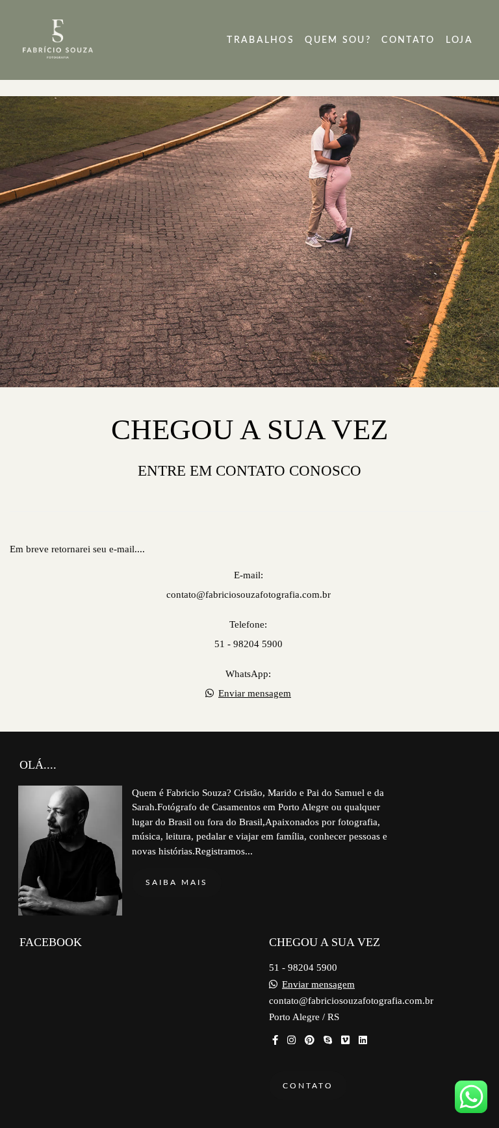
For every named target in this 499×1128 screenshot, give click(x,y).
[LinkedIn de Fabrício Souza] (363, 1040)
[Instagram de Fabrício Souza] (291, 1040)
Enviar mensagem (254, 694)
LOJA (459, 40)
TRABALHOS (260, 40)
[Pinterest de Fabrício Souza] (309, 1040)
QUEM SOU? (338, 40)
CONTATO (408, 40)
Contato (308, 1086)
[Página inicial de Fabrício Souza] (86, 39)
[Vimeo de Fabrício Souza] (345, 1040)
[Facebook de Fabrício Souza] (275, 1040)
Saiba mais (177, 882)
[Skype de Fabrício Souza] (328, 1040)
